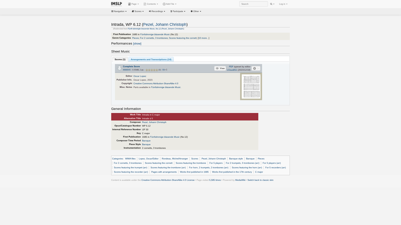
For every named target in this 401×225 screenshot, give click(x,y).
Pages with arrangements (164, 172)
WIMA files (130, 158)
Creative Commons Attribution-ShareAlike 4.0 (155, 83)
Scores (194, 158)
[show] (137, 43)
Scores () (120, 59)
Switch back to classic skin (260, 180)
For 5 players (216, 163)
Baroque (146, 140)
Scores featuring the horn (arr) (247, 167)
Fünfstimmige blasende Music (155, 34)
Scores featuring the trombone (191, 163)
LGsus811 (232, 70)
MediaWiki (240, 180)
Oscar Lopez (139, 76)
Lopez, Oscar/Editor (149, 158)
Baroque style (236, 158)
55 (163, 70)
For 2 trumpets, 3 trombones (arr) (242, 163)
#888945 (127, 70)
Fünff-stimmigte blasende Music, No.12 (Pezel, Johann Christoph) (156, 29)
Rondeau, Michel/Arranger (175, 158)
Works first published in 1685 (194, 172)
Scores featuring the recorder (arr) (131, 172)
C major (259, 172)
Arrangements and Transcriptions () (151, 59)
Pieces (135, 38)
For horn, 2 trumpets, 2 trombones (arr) (208, 167)
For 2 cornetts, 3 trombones (154, 38)
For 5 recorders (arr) (275, 167)
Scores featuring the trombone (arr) (168, 167)
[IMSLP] (117, 4)
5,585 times (215, 180)
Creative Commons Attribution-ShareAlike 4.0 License (168, 180)
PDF (231, 66)
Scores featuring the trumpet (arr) (130, 167)
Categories (117, 158)
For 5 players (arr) (272, 163)
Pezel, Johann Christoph (164, 24)
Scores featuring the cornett (183, 38)
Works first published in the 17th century (232, 172)
